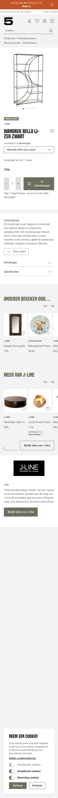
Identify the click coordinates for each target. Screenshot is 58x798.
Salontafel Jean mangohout (15, 422)
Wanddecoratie (26, 38)
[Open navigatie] (52, 21)
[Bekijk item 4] (31, 108)
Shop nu (26, 6)
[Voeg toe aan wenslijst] (52, 131)
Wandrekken (30, 42)
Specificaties (11, 271)
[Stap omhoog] (18, 183)
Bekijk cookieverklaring (22, 758)
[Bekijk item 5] (33, 108)
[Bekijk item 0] (23, 108)
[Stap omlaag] (6, 183)
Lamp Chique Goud (39, 422)
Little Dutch (34, 341)
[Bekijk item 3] (29, 108)
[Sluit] (52, 5)
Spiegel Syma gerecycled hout (15, 345)
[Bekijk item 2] (27, 108)
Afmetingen (10, 262)
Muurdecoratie (12, 42)
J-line (7, 341)
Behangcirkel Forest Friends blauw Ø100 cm (40, 345)
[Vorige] (46, 306)
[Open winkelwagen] (45, 21)
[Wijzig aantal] (12, 183)
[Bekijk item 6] (34, 108)
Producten (9, 38)
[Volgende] (52, 306)
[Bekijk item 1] (25, 108)
